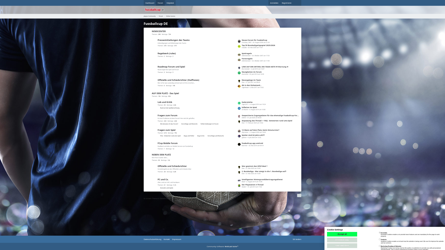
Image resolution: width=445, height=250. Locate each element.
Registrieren (286, 3)
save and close (342, 246)
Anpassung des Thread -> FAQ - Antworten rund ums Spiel (267, 120)
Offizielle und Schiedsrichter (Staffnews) (178, 80)
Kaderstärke (247, 102)
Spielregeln (247, 53)
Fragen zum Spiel (166, 130)
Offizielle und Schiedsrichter (172, 166)
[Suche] (297, 3)
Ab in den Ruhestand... (251, 85)
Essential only (342, 240)
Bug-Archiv (200, 136)
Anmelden (274, 3)
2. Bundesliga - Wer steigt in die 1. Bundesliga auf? (264, 171)
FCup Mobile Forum (168, 143)
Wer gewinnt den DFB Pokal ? (254, 166)
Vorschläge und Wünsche (189, 124)
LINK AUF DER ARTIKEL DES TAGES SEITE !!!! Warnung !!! (265, 67)
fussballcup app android (252, 143)
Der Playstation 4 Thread (253, 184)
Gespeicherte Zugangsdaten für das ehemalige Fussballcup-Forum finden (270, 115)
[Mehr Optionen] (299, 195)
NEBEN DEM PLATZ (161, 154)
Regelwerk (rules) (167, 53)
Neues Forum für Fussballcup (254, 40)
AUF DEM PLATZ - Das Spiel (165, 93)
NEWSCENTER (159, 31)
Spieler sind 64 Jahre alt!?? (253, 135)
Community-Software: (222, 246)
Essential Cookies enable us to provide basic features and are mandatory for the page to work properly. (410, 234)
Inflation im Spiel (249, 107)
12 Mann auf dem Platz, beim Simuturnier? (260, 130)
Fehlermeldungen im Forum (209, 124)
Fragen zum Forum (167, 115)
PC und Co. (163, 179)
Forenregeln (247, 58)
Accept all (342, 234)
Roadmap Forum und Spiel (171, 66)
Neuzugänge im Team (251, 80)
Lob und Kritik (165, 102)
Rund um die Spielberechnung (169, 108)
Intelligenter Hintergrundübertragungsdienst (262, 179)
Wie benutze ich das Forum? (169, 124)
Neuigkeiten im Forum (252, 72)
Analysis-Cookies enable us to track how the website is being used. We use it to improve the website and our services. (412, 241)
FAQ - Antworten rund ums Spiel (170, 136)
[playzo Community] (224, 10)
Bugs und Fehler (189, 136)
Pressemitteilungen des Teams (174, 40)
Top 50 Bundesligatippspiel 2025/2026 (258, 45)
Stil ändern (297, 239)
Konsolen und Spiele (166, 188)
